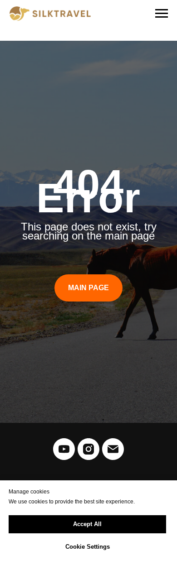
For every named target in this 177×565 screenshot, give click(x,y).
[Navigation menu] (161, 13)
